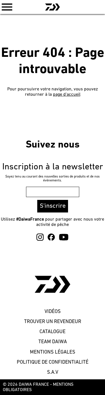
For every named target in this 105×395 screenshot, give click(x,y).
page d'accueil (66, 94)
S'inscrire (53, 206)
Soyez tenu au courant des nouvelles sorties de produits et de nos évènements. (52, 178)
